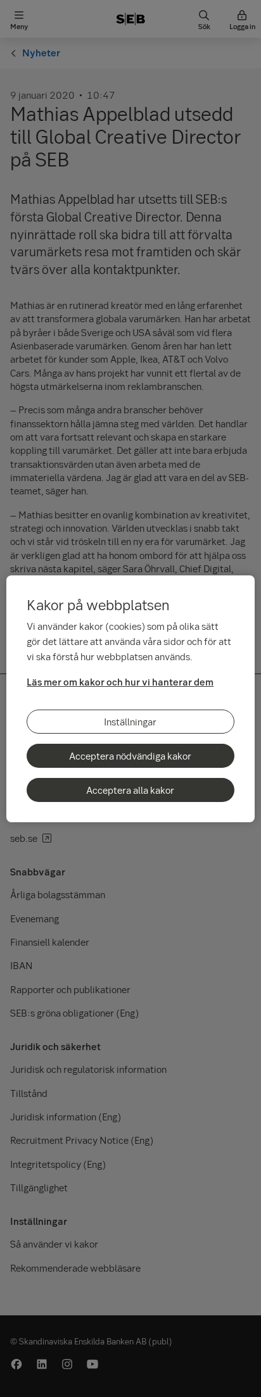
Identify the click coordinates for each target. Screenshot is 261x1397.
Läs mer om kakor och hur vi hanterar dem (120, 681)
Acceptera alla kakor (130, 790)
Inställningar (130, 721)
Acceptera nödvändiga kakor (130, 755)
